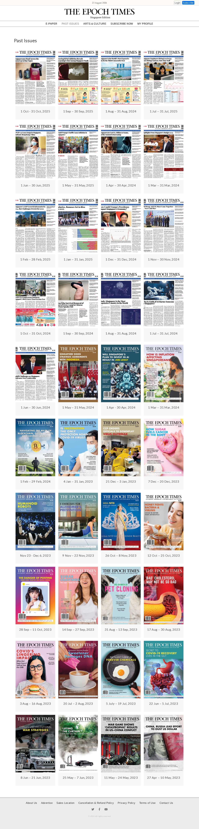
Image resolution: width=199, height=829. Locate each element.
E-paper (51, 23)
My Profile (145, 23)
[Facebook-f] (99, 809)
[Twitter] (93, 809)
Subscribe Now (122, 23)
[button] (177, 3)
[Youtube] (106, 809)
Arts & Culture (94, 23)
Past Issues (70, 23)
